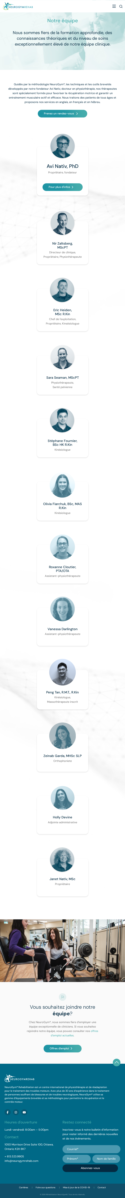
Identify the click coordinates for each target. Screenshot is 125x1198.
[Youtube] (24, 1112)
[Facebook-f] (8, 1112)
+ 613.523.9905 (14, 1156)
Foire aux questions (45, 1187)
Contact (102, 1187)
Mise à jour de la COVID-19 (76, 1187)
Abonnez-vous (90, 1168)
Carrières (23, 1187)
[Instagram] (16, 1112)
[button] (114, 6)
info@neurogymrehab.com (21, 1161)
